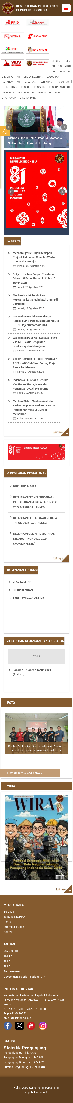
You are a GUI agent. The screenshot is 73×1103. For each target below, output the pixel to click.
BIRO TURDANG (28, 97)
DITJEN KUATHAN (33, 76)
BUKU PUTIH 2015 (24, 486)
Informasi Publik (14, 927)
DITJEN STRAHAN (61, 65)
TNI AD (8, 956)
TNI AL (8, 961)
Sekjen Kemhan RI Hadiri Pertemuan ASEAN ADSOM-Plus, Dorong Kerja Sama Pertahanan (35, 365)
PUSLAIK (25, 86)
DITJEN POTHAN (11, 76)
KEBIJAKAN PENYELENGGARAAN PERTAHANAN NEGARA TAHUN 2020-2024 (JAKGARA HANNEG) (36, 502)
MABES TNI (11, 951)
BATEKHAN (46, 81)
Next (64, 127)
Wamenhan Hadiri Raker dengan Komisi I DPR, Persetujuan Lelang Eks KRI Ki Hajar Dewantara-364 (36, 323)
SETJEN (56, 60)
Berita (7, 921)
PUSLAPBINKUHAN (59, 86)
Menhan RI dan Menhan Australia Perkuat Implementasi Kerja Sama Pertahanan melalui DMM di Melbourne (34, 409)
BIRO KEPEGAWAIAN (49, 91)
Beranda (9, 911)
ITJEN (67, 60)
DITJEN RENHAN (61, 70)
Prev (9, 127)
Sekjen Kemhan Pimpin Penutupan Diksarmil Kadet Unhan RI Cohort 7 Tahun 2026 (34, 280)
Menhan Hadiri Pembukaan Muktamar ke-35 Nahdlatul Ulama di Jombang (35, 140)
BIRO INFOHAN (26, 91)
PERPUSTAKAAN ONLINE (28, 598)
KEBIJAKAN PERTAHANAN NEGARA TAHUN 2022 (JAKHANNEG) (35, 520)
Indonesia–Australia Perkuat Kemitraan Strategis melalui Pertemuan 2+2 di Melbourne (30, 386)
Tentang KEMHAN (15, 916)
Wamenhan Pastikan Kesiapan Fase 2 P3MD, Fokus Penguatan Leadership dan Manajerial (35, 344)
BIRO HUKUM (9, 97)
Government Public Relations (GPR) (25, 976)
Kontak (8, 932)
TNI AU (8, 966)
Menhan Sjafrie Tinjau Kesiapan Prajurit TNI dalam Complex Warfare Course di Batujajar (35, 259)
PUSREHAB (8, 91)
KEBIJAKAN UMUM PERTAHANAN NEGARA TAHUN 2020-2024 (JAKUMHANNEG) (34, 538)
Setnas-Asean (12, 971)
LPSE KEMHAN (22, 581)
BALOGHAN (53, 76)
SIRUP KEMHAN (23, 590)
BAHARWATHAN (11, 81)
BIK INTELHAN (9, 86)
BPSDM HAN (63, 81)
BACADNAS (30, 81)
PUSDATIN (39, 86)
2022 (36, 656)
